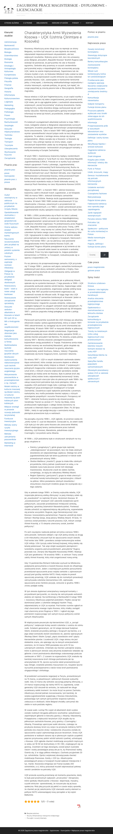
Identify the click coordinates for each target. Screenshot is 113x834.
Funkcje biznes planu (97, 107)
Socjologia (8, 125)
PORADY (75, 23)
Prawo (7, 115)
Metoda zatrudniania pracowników (10, 437)
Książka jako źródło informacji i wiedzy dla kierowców (97, 163)
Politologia (9, 112)
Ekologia (8, 59)
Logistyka (8, 102)
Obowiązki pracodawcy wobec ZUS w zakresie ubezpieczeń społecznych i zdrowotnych (98, 376)
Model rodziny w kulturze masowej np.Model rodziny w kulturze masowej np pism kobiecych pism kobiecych (12, 394)
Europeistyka (10, 75)
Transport (8, 142)
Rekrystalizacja (94, 197)
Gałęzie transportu (96, 104)
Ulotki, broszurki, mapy (98, 172)
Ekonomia (8, 62)
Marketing (8, 105)
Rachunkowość (11, 122)
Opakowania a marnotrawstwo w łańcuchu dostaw (96, 310)
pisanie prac (9, 170)
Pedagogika (9, 108)
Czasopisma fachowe (97, 193)
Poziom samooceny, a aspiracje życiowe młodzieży (10, 262)
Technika (8, 135)
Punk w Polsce (94, 169)
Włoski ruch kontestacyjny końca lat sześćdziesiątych (97, 74)
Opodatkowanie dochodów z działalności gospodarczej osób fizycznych (11, 218)
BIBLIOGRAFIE (42, 23)
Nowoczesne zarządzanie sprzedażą (10, 300)
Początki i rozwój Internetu (36, 818)
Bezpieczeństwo (33, 813)
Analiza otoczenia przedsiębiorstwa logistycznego (95, 301)
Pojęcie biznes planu (97, 200)
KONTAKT (90, 23)
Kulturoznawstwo (12, 98)
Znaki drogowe (94, 156)
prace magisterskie (96, 267)
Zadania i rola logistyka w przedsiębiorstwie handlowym (98, 292)
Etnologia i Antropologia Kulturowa (10, 69)
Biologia (7, 52)
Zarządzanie (9, 158)
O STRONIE (27, 23)
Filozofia (8, 81)
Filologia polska (11, 78)
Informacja (92, 122)
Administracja (10, 42)
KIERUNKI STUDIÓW (60, 23)
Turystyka (8, 145)
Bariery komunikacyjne (98, 61)
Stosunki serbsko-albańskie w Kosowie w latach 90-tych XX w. (12, 312)
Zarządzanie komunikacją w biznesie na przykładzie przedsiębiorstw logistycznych (98, 322)
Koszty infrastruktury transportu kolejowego (43, 816)
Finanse (7, 85)
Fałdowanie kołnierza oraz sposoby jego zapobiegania (97, 207)
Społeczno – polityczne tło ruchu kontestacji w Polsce (98, 231)
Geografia (8, 88)
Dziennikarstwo (11, 55)
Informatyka (9, 95)
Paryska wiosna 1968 (97, 219)
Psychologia (9, 119)
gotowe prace (94, 270)
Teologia (8, 138)
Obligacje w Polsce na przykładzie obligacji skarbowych (9, 277)
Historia (7, 92)
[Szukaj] (105, 255)
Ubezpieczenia (11, 148)
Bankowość (9, 45)
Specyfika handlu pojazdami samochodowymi (95, 364)
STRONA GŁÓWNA (11, 23)
